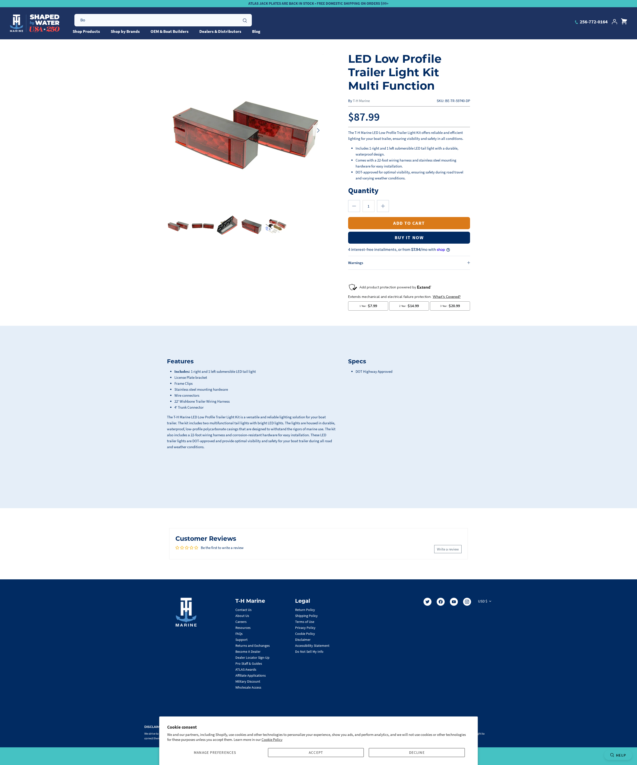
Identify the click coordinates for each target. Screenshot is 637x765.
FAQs (239, 633)
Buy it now (409, 237)
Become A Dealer (248, 651)
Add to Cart (409, 223)
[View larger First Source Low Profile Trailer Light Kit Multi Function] (245, 130)
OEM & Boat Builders (170, 31)
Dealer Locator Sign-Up (252, 657)
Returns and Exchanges (252, 645)
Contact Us (243, 609)
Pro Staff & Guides (248, 663)
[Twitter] (427, 602)
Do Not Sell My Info (309, 651)
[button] (354, 206)
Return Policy (305, 609)
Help (621, 755)
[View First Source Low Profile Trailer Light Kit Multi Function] (178, 225)
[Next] (318, 130)
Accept (316, 752)
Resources (243, 627)
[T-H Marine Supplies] (35, 23)
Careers (241, 621)
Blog (256, 31)
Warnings (355, 262)
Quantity (363, 190)
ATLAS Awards (245, 669)
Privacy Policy (305, 627)
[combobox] (163, 20)
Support (241, 639)
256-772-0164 (593, 22)
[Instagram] (467, 602)
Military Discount (247, 681)
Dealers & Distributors (220, 31)
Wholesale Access (248, 687)
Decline (417, 752)
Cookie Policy (272, 739)
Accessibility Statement (312, 645)
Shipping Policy (306, 615)
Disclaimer (303, 639)
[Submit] (245, 20)
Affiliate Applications (250, 675)
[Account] (614, 22)
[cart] (624, 21)
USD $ (482, 601)
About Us (242, 615)
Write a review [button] (448, 549)
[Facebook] (441, 602)
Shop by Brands (125, 31)
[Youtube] (454, 602)
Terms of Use (304, 621)
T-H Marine (361, 100)
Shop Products (86, 31)
